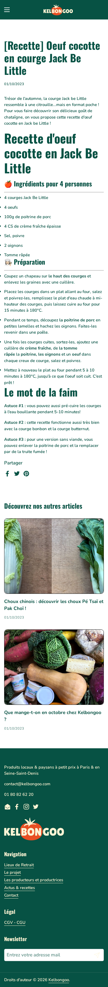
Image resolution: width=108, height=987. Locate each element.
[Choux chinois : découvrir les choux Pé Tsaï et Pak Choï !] (54, 556)
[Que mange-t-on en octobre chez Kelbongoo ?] (54, 667)
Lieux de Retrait (19, 865)
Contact (11, 895)
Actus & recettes (19, 887)
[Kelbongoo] (58, 9)
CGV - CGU (14, 922)
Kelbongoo (58, 980)
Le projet (12, 872)
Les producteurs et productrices (33, 880)
